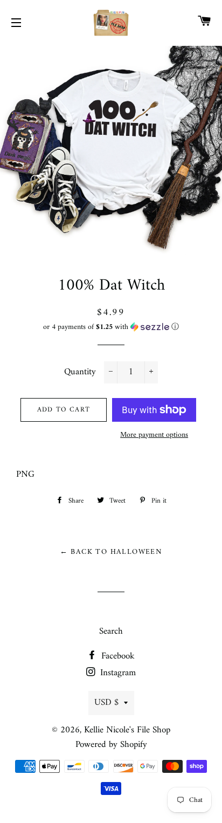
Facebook (117, 656)
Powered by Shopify (111, 745)
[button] (111, 327)
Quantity (80, 372)
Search (111, 631)
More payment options (154, 435)
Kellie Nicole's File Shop (127, 730)
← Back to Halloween (111, 552)
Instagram (117, 673)
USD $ (106, 703)
